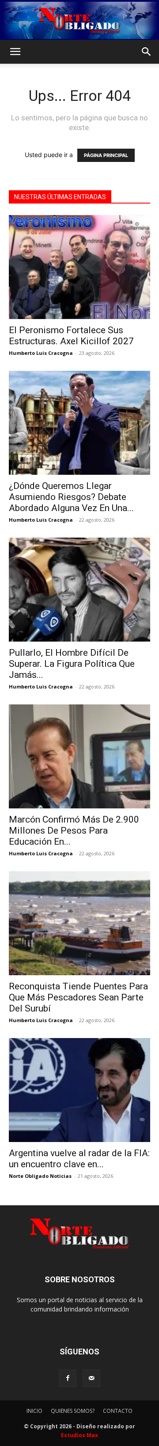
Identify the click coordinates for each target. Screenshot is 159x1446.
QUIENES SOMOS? (73, 1411)
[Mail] (91, 1378)
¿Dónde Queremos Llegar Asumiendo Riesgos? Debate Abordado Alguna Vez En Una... (71, 497)
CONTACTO (117, 1411)
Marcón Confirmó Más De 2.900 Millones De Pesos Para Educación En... (74, 830)
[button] (15, 52)
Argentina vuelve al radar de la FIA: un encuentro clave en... (79, 1158)
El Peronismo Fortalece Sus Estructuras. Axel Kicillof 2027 (71, 335)
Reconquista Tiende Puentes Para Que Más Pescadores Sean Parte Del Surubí (78, 997)
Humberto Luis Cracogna (41, 353)
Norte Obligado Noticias (40, 1176)
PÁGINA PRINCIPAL (106, 155)
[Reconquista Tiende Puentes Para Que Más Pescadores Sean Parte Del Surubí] (79, 923)
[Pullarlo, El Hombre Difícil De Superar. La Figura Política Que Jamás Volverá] (79, 590)
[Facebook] (67, 1378)
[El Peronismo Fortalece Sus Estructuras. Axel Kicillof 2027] (79, 267)
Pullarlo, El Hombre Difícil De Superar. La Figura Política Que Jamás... (72, 663)
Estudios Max (79, 1435)
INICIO (34, 1411)
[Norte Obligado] (79, 20)
